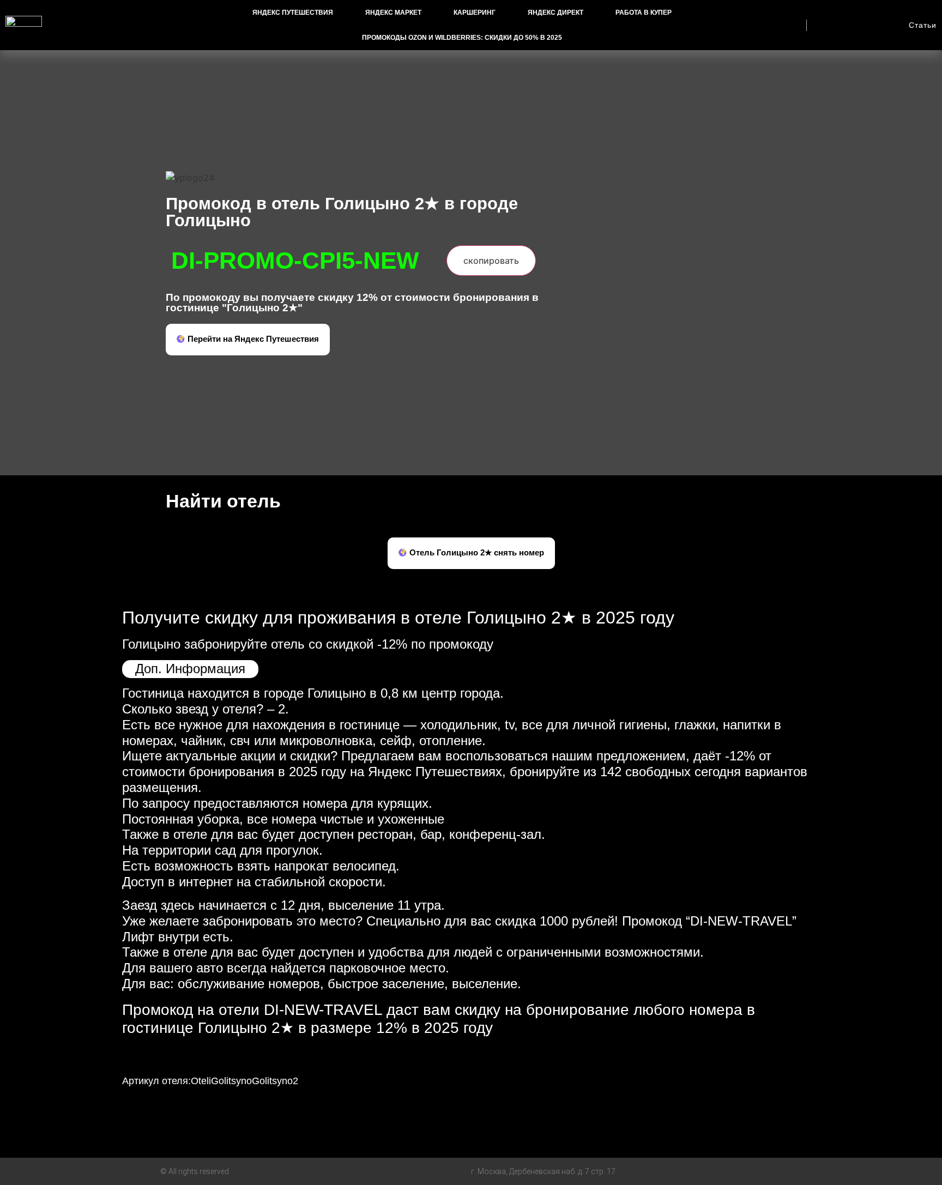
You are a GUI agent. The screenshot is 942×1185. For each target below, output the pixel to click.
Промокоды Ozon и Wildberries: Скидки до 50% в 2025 (462, 37)
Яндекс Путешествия (292, 12)
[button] (248, 339)
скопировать (491, 260)
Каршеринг (475, 12)
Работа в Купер (643, 12)
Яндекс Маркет (393, 12)
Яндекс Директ (555, 12)
